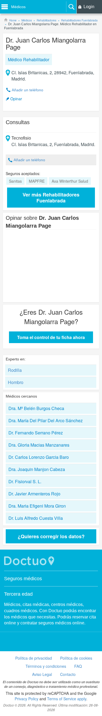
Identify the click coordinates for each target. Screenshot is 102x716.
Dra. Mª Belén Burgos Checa (36, 408)
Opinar (16, 98)
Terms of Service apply (66, 698)
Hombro (15, 382)
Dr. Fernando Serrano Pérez (35, 433)
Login (89, 6)
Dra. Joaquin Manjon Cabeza (36, 469)
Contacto (68, 674)
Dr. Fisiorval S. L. (24, 481)
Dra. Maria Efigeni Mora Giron (37, 506)
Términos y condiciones (46, 666)
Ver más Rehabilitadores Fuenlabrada (51, 197)
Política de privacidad (33, 658)
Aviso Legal (42, 674)
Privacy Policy (26, 698)
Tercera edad (18, 594)
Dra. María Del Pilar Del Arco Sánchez (45, 420)
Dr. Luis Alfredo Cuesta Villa (35, 518)
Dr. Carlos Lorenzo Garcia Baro (38, 457)
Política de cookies (76, 658)
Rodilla (15, 370)
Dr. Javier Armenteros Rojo (34, 494)
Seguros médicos (23, 578)
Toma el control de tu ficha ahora (51, 337)
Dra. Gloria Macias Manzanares (38, 445)
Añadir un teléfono (27, 90)
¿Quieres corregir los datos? (51, 536)
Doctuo (30, 560)
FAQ (78, 666)
